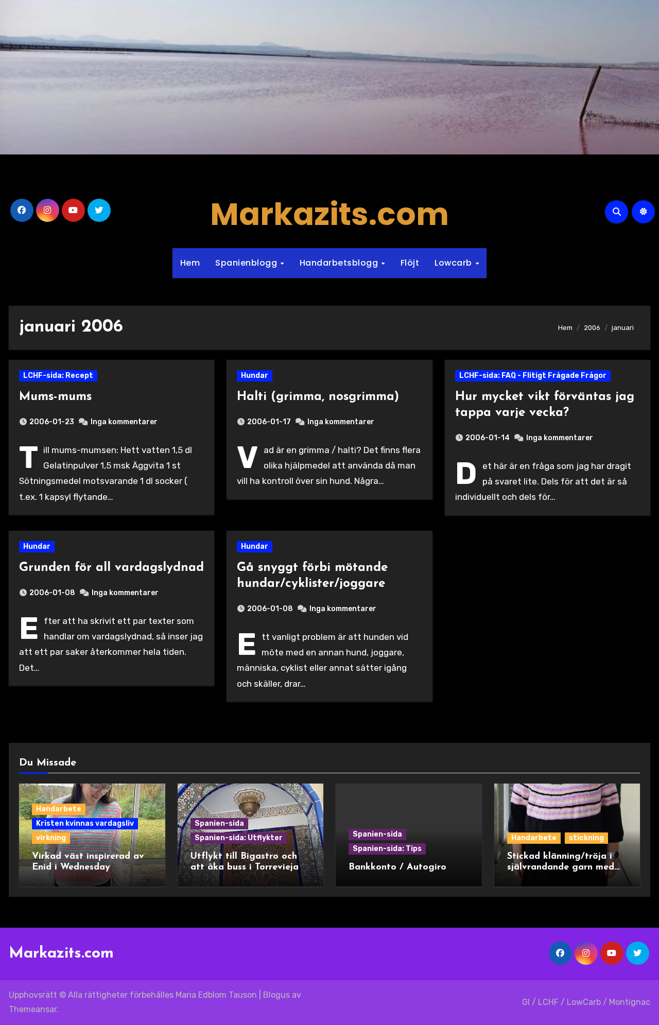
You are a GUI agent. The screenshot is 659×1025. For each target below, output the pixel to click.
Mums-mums (55, 397)
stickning (586, 837)
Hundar (254, 375)
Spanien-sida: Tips (387, 848)
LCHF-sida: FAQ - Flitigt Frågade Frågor (532, 375)
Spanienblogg (247, 263)
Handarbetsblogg (340, 263)
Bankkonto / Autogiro (397, 867)
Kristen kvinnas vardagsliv (85, 823)
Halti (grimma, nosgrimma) (318, 397)
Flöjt (410, 263)
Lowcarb (454, 263)
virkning (51, 837)
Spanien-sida (219, 823)
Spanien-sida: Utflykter (239, 837)
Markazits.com (329, 214)
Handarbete (58, 809)
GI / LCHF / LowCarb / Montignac (586, 1002)
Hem (190, 263)
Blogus (276, 995)
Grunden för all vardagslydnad (111, 568)
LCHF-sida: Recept (58, 375)
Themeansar (33, 1009)
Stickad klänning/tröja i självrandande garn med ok (560, 867)
